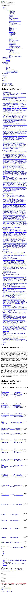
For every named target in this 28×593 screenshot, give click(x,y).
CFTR (15, 320)
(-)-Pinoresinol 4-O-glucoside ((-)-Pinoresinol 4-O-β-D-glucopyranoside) (18, 405)
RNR (8, 133)
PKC (4, 147)
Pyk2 (8, 302)
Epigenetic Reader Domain (9, 143)
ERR (13, 339)
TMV (18, 104)
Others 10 (25, 278)
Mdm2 (18, 108)
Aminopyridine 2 (18, 504)
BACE (17, 260)
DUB (4, 333)
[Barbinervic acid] (5, 542)
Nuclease (9, 227)
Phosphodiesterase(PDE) (14, 219)
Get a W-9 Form (21, 563)
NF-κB (14, 274)
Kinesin (5, 117)
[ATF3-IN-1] (4, 520)
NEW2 (11, 272)
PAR (11, 171)
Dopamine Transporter (19, 262)
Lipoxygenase (6, 239)
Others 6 (21, 279)
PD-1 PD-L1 (24, 108)
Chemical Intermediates (14, 52)
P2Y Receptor (16, 267)
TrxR (26, 223)
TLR (4, 188)
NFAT (16, 183)
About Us (5, 58)
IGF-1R (22, 303)
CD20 (23, 188)
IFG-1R (11, 301)
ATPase (11, 318)
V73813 (12, 486)
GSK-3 (11, 306)
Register (5, 75)
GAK (14, 131)
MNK (14, 196)
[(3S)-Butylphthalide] (5, 423)
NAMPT (18, 240)
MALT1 (24, 274)
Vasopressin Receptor (16, 174)
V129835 (12, 537)
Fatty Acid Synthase (12, 235)
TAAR (18, 173)
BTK (19, 97)
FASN (9, 210)
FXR (18, 210)
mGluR (9, 166)
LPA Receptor (16, 163)
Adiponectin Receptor (8, 201)
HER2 (8, 301)
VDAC (4, 331)
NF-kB (10, 35)
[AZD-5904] (4, 528)
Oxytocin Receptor (17, 170)
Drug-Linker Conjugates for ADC (10, 94)
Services (8, 67)
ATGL (11, 202)
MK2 (11, 196)
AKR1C (5, 178)
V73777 (12, 450)
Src (12, 98)
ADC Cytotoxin (13, 93)
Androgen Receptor (7, 339)
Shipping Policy (19, 560)
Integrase (8, 255)
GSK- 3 (19, 286)
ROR (9, 223)
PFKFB (8, 120)
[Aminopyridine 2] (5, 504)
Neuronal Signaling (13, 33)
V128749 (12, 504)
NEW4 (4, 272)
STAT (12, 193)
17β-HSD (14, 227)
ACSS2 (19, 229)
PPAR (13, 120)
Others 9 (9, 280)
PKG (16, 171)
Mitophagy (14, 112)
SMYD (16, 148)
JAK (12, 145)
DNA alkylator (19, 130)
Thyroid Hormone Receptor (19, 340)
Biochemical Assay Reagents (20, 277)
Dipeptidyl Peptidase (7, 206)
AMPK (4, 142)
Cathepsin (10, 204)
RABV (17, 103)
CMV (18, 100)
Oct (13, 307)
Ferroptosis (9, 108)
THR (12, 139)
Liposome (20, 215)
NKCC (11, 327)
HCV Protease (21, 102)
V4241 (11, 528)
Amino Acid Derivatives (8, 277)
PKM (23, 243)
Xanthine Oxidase (23, 224)
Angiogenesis (12, 12)
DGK (4, 205)
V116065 (12, 514)
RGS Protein (12, 172)
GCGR (9, 160)
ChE (26, 261)
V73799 (12, 405)
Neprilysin (13, 218)
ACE (12, 136)
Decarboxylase (6, 234)
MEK (19, 195)
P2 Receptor (10, 267)
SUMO (4, 334)
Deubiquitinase (6, 337)
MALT (7, 183)
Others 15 (20, 282)
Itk (21, 301)
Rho (18, 120)
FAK (24, 97)
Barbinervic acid (17, 542)
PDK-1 (15, 288)
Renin (24, 222)
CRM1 (11, 321)
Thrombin (23, 223)
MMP (10, 217)
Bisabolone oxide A (18, 547)
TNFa (21, 110)
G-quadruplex (18, 116)
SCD (12, 223)
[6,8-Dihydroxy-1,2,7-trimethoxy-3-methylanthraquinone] (5, 476)
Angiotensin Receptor (17, 152)
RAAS (8, 139)
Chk (23, 115)
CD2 (20, 188)
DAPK (4, 108)
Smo (26, 307)
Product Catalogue (10, 69)
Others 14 (16, 282)
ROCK (21, 120)
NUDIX (8, 288)
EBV (21, 100)
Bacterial (15, 100)
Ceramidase (15, 204)
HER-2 (7, 98)
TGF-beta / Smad (12, 43)
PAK (24, 119)
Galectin (8, 180)
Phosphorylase (18, 243)
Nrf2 (8, 184)
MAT (14, 145)
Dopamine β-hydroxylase (17, 206)
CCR (23, 155)
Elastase (18, 207)
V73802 (12, 394)
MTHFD (13, 217)
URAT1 (24, 329)
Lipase (23, 238)
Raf (22, 196)
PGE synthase (19, 184)
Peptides (10, 55)
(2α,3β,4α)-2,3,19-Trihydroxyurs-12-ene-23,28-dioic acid (18, 415)
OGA (18, 112)
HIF (10, 98)
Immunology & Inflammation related (11, 182)
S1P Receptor (18, 172)
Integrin (16, 125)
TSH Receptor (16, 139)
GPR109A (16, 161)
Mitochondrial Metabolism (18, 239)
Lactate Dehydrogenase (13, 215)
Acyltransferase (12, 200)
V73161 (12, 542)
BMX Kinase (14, 297)
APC (9, 115)
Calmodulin (5, 320)
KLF (9, 195)
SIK (4, 187)
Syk (14, 98)
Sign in (4, 76)
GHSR (12, 160)
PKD (7, 109)
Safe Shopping (13, 560)
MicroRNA (18, 145)
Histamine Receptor (21, 162)
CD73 (7, 189)
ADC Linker (20, 93)
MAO (11, 239)
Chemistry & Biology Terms (12, 71)
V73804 (12, 494)
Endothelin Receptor (10, 157)
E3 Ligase (21, 333)
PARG (20, 132)
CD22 (7, 188)
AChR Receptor (16, 258)
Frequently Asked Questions (12, 72)
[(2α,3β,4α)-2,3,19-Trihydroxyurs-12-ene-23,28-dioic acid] (5, 416)
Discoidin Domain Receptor (18, 299)
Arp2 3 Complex (7, 123)
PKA (16, 307)
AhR (15, 230)
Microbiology (12, 32)
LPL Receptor (22, 163)
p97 (18, 132)
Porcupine (19, 307)
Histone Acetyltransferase (8, 144)
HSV (4, 103)
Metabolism (11, 29)
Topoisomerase (9, 121)
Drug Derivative (6, 283)
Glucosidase (5, 211)
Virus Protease (23, 104)
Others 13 (11, 282)
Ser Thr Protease (16, 223)
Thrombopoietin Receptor (20, 187)
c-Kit (23, 297)
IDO (6, 215)
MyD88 (12, 183)
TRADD (24, 110)
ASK (9, 106)
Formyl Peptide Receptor (20, 157)
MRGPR (20, 166)
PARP (23, 132)
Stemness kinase (9, 309)
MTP (18, 325)
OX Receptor (10, 170)
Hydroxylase (15, 238)
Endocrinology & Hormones (15, 21)
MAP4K (16, 195)
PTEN (11, 289)
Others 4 (13, 279)
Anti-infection (12, 13)
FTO (16, 210)
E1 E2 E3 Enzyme (12, 207)
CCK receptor (19, 155)
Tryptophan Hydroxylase (8, 224)
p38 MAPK (18, 196)
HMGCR (24, 213)
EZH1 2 (17, 143)
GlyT (25, 321)
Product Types (9, 49)
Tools (7, 66)
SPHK (6, 187)
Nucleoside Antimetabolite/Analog (10, 119)
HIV (25, 102)
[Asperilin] (3, 514)
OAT (14, 327)
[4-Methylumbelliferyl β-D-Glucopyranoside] (5, 452)
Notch (12, 266)
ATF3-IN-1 (16, 520)
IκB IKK (5, 274)
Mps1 (23, 117)
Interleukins (21, 182)
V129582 (12, 520)
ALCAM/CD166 (12, 188)
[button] (10, 92)
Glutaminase (17, 292)
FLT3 (4, 98)
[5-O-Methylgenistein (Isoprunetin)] (5, 467)
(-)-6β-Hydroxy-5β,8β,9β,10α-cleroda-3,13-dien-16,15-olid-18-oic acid (18, 394)
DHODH (8, 205)
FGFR (21, 300)
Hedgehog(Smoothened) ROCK (10, 162)
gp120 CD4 (13, 278)
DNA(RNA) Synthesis (8, 131)
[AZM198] (3, 537)
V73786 (12, 429)
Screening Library (7, 57)
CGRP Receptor (6, 156)
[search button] (9, 5)
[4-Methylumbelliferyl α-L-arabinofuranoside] (5, 442)
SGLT (22, 172)
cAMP (22, 154)
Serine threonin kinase (18, 245)
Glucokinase (22, 210)
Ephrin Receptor (13, 300)
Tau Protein (18, 268)
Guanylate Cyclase (23, 161)
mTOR (4, 288)
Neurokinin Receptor (11, 167)
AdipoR (12, 230)
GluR (24, 263)
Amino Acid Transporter (17, 316)
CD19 (17, 188)
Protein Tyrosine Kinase (14, 40)
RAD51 (5, 133)
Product (5, 591)
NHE (8, 327)
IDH (4, 215)
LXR (24, 215)
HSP (26, 116)
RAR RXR (9, 222)
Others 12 (7, 282)
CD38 (4, 189)
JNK (7, 195)
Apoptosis (11, 15)
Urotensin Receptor (7, 174)
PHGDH (23, 218)
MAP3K (12, 195)
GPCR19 (9, 161)
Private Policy (15, 563)
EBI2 (4, 157)
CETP (16, 233)
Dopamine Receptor (21, 156)
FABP (24, 234)
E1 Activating (9, 333)
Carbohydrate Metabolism (16, 232)
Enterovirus (24, 100)
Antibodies (11, 51)
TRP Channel (19, 329)
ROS (17, 109)
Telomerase (17, 133)
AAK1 (11, 258)
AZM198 (16, 537)
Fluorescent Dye (6, 278)
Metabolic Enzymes (13, 28)
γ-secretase (14, 269)
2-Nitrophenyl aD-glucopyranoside (18, 429)
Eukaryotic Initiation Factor (9, 116)
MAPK (10, 27)
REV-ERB (5, 223)
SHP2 (19, 302)
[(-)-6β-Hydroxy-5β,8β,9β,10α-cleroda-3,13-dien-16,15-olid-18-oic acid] (5, 396)
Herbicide (18, 227)
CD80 (10, 189)
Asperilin (16, 514)
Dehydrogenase (13, 234)
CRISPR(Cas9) (12, 130)
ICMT (22, 174)
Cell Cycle (11, 17)
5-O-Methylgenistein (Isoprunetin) (18, 466)
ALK (12, 97)
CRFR (12, 156)
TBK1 (13, 187)
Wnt (14, 310)
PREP (4, 221)
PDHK (12, 288)
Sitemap (5, 565)
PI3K (22, 288)
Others (10, 36)
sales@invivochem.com (6, 569)
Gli (11, 102)
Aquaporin (23, 317)
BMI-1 (18, 115)
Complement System (17, 179)
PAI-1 (17, 218)
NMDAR (9, 266)
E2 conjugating (15, 333)
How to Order (6, 560)
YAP (8, 310)
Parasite (14, 103)
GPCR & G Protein (13, 23)
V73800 (12, 415)
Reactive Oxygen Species (19, 185)
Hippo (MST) (10, 307)
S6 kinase (15, 289)
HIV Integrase (12, 213)
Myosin (13, 126)
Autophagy (11, 16)
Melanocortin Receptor (14, 165)
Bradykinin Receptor (16, 154)
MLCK (9, 126)
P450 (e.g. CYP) (6, 241)
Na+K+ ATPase (23, 326)
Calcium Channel (17, 261)
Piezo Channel (10, 328)
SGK (24, 245)
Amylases (5, 226)
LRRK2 (10, 112)
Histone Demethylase (19, 144)
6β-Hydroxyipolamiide (18, 494)
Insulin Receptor (16, 301)
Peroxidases (19, 241)
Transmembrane (12, 44)
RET (11, 302)
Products (5, 8)
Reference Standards (9, 284)
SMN (14, 133)
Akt (4, 286)
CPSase (22, 233)
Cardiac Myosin (18, 123)
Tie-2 (8, 303)
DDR (11, 299)
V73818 (12, 466)
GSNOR (21, 211)
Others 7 (25, 279)
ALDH (14, 201)
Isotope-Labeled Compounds (17, 280)
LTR (4, 165)
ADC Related (12, 11)
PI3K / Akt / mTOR (13, 38)
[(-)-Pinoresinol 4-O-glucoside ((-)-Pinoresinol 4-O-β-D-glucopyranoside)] (5, 407)
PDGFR (5, 302)
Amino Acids (11, 50)
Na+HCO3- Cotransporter (13, 326)
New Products (12, 34)
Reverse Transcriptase (18, 255)
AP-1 (13, 178)
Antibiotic (5, 100)
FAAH (21, 234)
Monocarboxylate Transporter (14, 323)
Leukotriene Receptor (8, 163)
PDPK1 (19, 288)
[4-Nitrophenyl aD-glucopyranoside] (5, 460)
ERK (4, 195)
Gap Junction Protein (7, 125)
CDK (21, 115)
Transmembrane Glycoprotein (9, 190)
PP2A (8, 289)
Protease (18, 295)
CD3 (25, 188)
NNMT (5, 250)
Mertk (23, 301)
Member (11, 591)
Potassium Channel (18, 328)
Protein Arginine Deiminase (12, 147)
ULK (21, 112)
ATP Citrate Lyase (17, 202)
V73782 (12, 440)
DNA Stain (24, 130)
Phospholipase (23, 219)
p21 (22, 119)
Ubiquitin (11, 45)
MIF (10, 183)
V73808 (12, 434)
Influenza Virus (9, 103)
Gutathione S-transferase (8, 212)
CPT (25, 233)
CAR (10, 232)
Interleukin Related (21, 189)
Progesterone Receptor (8, 340)
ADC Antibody (6, 93)
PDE (15, 241)
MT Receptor (6, 312)
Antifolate (5, 115)
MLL (22, 145)
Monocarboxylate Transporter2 (10, 325)
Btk (18, 297)
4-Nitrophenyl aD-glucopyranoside (18, 460)
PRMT (4, 244)
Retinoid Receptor (21, 244)
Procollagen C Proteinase (11, 221)
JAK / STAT (11, 26)
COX (23, 179)
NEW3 (14, 272)
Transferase (9, 247)
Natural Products (12, 53)
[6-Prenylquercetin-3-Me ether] (5, 486)
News (7, 64)
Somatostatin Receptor (12, 173)
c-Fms (20, 297)
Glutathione (21, 236)
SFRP (23, 307)
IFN (22, 180)
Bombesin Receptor (7, 154)
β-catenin (11, 310)
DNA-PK (15, 286)
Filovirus (5, 102)
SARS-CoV (14, 104)
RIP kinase (13, 109)
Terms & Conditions (7, 563)
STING (10, 187)
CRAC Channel (6, 321)
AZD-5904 (16, 528)
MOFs (15, 284)
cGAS (11, 179)
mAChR (7, 165)
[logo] (3, 1)
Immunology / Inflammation (15, 24)
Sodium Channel (12, 329)
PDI (20, 218)
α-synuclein (8, 269)
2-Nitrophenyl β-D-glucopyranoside (18, 434)
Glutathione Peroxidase (14, 211)
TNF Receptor (16, 110)
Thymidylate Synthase (8, 110)
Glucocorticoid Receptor (8, 138)
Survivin (20, 109)
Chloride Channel (21, 320)
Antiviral (16, 252)
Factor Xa (19, 208)
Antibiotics (9, 178)
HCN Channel (6, 322)
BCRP (14, 318)
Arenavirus (10, 100)
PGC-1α (24, 241)
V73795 (12, 547)
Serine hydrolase (9, 245)
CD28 (8, 179)
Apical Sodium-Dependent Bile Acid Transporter (14, 317)
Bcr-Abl (15, 97)
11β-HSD (5, 199)
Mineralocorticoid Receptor (12, 216)
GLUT (16, 236)
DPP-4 (4, 292)
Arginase (16, 178)
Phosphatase (6, 219)
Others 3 (9, 279)
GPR (15, 138)
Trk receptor (12, 303)
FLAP (4, 180)
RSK (24, 196)
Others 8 (5, 280)
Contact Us (5, 73)
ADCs (24, 93)
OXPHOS (23, 240)
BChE (20, 260)
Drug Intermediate (14, 283)
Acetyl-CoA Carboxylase (8, 229)
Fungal (8, 102)
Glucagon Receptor (18, 160)
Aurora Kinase (13, 115)
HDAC (23, 116)
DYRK (4, 300)
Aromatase (9, 137)
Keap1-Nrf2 (10, 274)
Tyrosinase (16, 224)
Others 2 (5, 279)
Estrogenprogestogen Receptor (18, 137)
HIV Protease (18, 213)
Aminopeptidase (6, 202)
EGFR (21, 97)
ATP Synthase (6, 318)
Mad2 (11, 117)
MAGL (4, 216)
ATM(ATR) (5, 130)
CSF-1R (7, 299)
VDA (16, 98)
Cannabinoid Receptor (8, 155)
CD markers (11, 320)
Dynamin (24, 123)
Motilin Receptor (14, 166)
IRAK (26, 182)
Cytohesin (25, 106)
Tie (20, 303)
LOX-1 (17, 278)
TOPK (4, 121)
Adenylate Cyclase (23, 151)
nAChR (5, 327)
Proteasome (19, 221)
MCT (8, 331)
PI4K (24, 288)
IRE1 (23, 337)
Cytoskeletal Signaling (13, 18)
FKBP (13, 108)
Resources (5, 63)
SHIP (4, 246)
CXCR (15, 156)
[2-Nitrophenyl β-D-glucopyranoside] (5, 434)
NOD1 (17, 274)
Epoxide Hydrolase (12, 208)
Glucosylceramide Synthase (9, 236)
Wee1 (14, 121)
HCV (16, 102)
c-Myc (18, 106)
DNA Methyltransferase (18, 142)
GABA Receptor (7, 263)
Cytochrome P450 (22, 204)
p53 (20, 108)
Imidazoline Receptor (16, 264)
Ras (10, 109)
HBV (13, 102)
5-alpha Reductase (7, 97)
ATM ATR (10, 286)
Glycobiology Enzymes (13, 226)
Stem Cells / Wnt (12, 41)
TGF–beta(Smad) (17, 309)
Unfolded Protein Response (15, 46)
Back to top (8, 589)
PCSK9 (12, 241)
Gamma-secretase (10, 292)
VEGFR (19, 98)
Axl (6, 297)
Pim (24, 145)
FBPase (13, 210)
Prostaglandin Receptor (8, 185)
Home (4, 7)
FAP (13, 189)
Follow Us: (3, 586)
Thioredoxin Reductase (11, 246)
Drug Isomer (21, 283)
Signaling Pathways (10, 10)
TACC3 (19, 126)
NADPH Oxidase (19, 217)
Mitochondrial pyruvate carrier (9, 240)
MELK (23, 286)
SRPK (24, 120)
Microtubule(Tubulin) (17, 117)
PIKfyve (5, 289)
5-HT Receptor (6, 151)
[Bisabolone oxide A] (5, 548)
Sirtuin (11, 133)
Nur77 (19, 119)
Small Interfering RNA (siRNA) (13, 147)
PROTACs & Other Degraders (15, 56)
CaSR (14, 155)
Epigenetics (11, 22)
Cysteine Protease (21, 291)
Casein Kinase (11, 233)
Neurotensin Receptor (12, 168)
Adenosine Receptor (14, 151)
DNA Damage (12, 19)
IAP (15, 108)
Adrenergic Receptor (18, 136)
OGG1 (15, 132)
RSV (10, 104)
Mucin (15, 189)
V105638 (12, 422)
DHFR (18, 234)
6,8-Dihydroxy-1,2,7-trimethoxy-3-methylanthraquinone (18, 475)
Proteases (11, 39)
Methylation (11, 30)
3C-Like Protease (7, 291)
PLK (11, 120)
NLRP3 (22, 183)
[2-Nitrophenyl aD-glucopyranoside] (5, 429)
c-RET (21, 106)
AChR (15, 229)
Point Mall (8, 68)
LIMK (8, 117)
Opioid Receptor (18, 266)
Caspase (15, 106)
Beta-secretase (10, 261)
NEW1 (8, 272)
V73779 (12, 459)
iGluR (11, 322)
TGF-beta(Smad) (18, 312)
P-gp (16, 327)
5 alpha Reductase (11, 199)
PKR (23, 184)
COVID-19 (8, 254)
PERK (4, 109)
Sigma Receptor (11, 268)
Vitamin (14, 247)
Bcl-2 (11, 106)
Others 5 (17, 279)
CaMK (22, 261)
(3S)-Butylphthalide (18, 422)
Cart (4, 78)
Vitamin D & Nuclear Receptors (15, 47)
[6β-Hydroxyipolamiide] (5, 495)
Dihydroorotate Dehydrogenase (17, 205)
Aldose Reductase (20, 201)
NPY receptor (20, 168)
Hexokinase (16, 212)
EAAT (15, 321)
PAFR (8, 171)
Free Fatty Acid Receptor (8, 159)
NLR (19, 183)
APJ (23, 152)
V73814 (12, 475)
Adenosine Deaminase (20, 200)
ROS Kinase (14, 302)
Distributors (5, 62)
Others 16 (24, 282)
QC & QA (8, 61)
